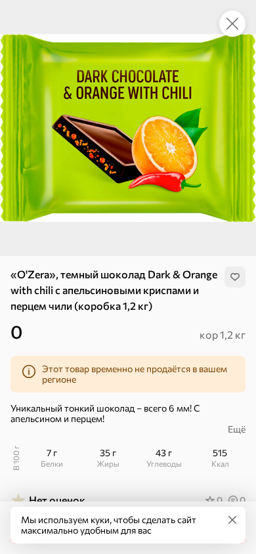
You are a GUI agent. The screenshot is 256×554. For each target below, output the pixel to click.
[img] (234, 277)
